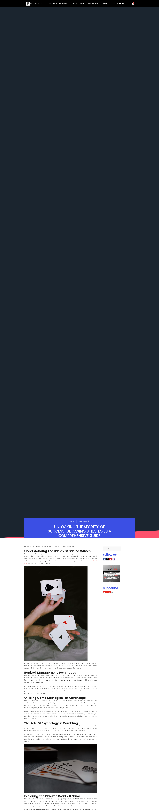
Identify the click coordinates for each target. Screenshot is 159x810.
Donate (105, 4)
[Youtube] (120, 3)
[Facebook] (114, 3)
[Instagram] (117, 3)
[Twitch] (123, 3)
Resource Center (93, 4)
